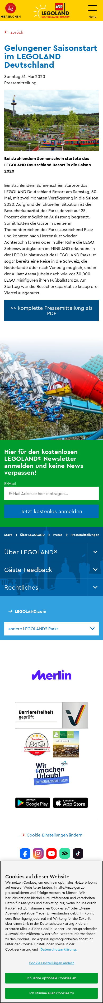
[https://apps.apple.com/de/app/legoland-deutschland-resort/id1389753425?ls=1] (70, 802)
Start (8, 535)
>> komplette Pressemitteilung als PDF (51, 310)
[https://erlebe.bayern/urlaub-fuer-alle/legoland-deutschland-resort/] (51, 715)
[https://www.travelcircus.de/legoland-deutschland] (37, 744)
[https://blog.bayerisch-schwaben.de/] (66, 744)
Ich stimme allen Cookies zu (51, 993)
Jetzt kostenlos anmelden (51, 511)
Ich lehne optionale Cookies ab (51, 978)
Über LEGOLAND (32, 535)
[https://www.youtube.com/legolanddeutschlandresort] (51, 853)
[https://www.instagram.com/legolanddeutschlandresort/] (38, 853)
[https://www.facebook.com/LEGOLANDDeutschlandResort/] (25, 853)
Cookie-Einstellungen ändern (54, 834)
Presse (57, 535)
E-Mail (10, 483)
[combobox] (51, 628)
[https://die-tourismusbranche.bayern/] (51, 773)
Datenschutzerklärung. (58, 949)
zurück (17, 32)
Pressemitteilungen (85, 535)
